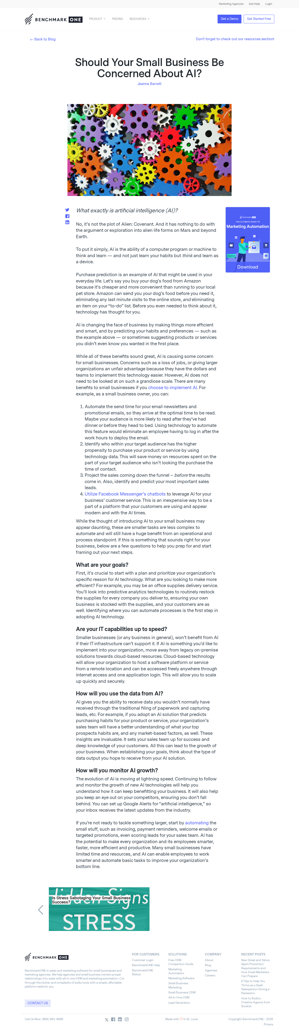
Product (95, 19)
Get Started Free (259, 19)
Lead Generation (179, 1002)
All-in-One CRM (178, 997)
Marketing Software (181, 978)
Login (268, 3)
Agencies (211, 970)
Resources (138, 19)
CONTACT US (38, 1003)
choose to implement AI (172, 387)
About (209, 960)
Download (247, 267)
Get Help (254, 3)
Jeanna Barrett (149, 84)
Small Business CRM (181, 992)
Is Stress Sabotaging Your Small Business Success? (91, 900)
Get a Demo (229, 19)
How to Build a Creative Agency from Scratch (255, 1002)
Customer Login (142, 960)
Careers (210, 975)
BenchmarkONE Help (146, 965)
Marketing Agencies (231, 3)
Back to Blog (45, 39)
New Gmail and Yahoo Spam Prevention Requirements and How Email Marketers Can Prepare (255, 968)
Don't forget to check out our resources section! (235, 39)
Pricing (117, 19)
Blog (208, 965)
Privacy (268, 1024)
